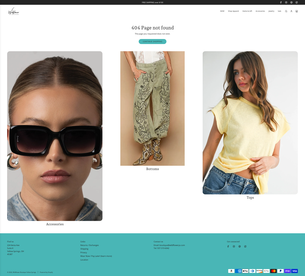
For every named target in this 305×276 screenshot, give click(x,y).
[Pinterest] (291, 2)
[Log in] (291, 11)
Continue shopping (152, 41)
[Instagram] (286, 2)
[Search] (286, 11)
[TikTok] (296, 2)
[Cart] (296, 11)
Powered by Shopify (46, 272)
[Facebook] (281, 2)
